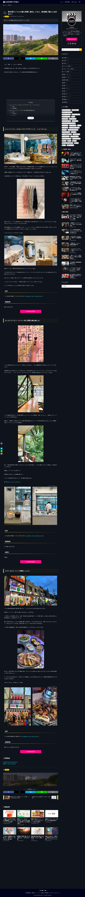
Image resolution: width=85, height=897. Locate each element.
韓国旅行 (6, 16)
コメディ (65, 125)
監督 (76, 143)
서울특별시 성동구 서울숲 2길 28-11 (34, 535)
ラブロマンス (76, 138)
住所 (14, 106)
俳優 (64, 140)
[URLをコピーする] (52, 58)
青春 (64, 145)
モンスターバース (66, 138)
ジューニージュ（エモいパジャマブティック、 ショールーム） (25, 104)
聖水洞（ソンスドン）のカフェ (13, 481)
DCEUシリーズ (66, 110)
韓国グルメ (67, 93)
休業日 (14, 115)
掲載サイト (34, 892)
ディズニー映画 (68, 66)
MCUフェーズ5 (76, 114)
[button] (8, 58)
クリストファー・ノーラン (68, 123)
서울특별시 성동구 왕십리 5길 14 (30, 736)
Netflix (66, 63)
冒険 (69, 140)
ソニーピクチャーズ (74, 127)
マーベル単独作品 (67, 134)
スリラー (65, 127)
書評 (65, 82)
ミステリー (76, 134)
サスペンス (72, 125)
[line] (70, 43)
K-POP (66, 60)
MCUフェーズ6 (66, 116)
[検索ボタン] (79, 2)
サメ (79, 125)
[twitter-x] (68, 43)
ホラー (73, 132)
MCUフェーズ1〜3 (67, 112)
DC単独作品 (75, 110)
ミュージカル (74, 136)
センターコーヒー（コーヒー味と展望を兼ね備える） (23, 110)
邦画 (65, 91)
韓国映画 (66, 102)
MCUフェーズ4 (66, 114)
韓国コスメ (67, 96)
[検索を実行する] (80, 49)
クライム (75, 121)
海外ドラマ (67, 88)
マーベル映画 (67, 71)
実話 (74, 140)
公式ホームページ (72, 39)
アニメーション (66, 121)
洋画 (65, 85)
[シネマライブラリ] (11, 2)
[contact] (75, 43)
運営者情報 (28, 892)
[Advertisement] (30, 86)
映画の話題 (67, 80)
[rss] (44, 890)
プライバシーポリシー (54, 892)
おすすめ (65, 118)
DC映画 (66, 57)
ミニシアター (65, 136)
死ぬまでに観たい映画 (67, 143)
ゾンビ (64, 129)
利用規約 (46, 892)
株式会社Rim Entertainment (10, 762)
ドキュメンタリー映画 (69, 68)
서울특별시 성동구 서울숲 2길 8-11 (34, 296)
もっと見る (30, 117)
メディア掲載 (40, 892)
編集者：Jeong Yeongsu (9, 763)
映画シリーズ (67, 77)
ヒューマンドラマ (73, 129)
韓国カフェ (70, 145)
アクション (72, 118)
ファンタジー (66, 132)
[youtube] (73, 43)
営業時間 (15, 108)
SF (73, 116)
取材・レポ (67, 74)
